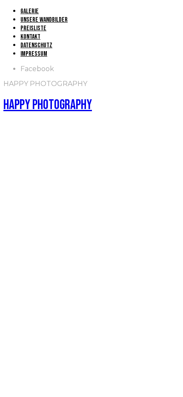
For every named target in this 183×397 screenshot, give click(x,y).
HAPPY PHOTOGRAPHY (47, 105)
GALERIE (29, 11)
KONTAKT (30, 37)
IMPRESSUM (33, 54)
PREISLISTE (33, 28)
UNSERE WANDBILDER (44, 20)
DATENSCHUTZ (36, 45)
